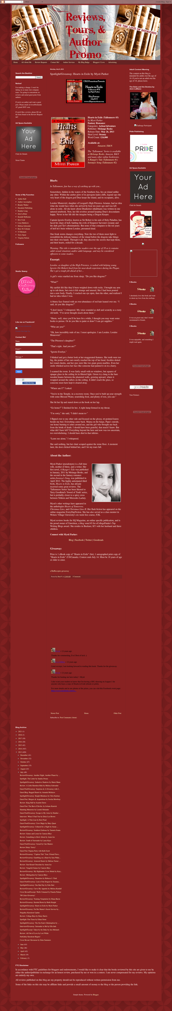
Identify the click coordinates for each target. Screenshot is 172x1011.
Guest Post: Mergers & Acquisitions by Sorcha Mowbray (40, 799)
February (23, 958)
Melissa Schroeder (24, 226)
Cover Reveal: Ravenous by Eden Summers (35, 940)
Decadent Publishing (25, 208)
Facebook (79, 539)
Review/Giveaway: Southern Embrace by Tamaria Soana (40, 830)
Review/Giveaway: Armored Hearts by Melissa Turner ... (40, 861)
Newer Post (55, 713)
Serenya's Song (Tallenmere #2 (102, 162)
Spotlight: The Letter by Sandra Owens (34, 778)
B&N (109, 145)
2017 (20, 738)
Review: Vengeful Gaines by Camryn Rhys (35, 868)
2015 (20, 745)
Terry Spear (22, 235)
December (24, 755)
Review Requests (41, 62)
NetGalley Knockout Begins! (30, 936)
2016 (20, 742)
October (23, 762)
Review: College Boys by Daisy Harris (33, 916)
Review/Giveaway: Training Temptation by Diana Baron (40, 899)
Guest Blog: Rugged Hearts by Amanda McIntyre (37, 792)
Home (15, 62)
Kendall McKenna (24, 217)
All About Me (26, 62)
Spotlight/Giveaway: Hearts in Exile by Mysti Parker (39, 905)
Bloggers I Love (99, 62)
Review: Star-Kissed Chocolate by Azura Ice (35, 864)
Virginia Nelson (23, 238)
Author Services (69, 62)
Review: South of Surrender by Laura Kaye (35, 840)
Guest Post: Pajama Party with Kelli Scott (35, 851)
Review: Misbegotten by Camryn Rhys (33, 875)
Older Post (117, 713)
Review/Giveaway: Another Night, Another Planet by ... (40, 775)
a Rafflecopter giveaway (59, 571)
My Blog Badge (83, 62)
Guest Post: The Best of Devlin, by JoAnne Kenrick (38, 806)
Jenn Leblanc (22, 214)
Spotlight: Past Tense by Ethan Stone (33, 919)
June (22, 944)
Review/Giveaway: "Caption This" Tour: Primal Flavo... (40, 854)
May (22, 948)
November (24, 758)
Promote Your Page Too (22, 331)
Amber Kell (22, 199)
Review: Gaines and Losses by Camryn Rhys (36, 833)
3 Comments (77, 577)
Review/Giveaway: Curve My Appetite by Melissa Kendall (41, 888)
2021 (20, 731)
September (24, 765)
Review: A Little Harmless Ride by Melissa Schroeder (39, 785)
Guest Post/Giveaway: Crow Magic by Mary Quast (38, 823)
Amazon (101, 145)
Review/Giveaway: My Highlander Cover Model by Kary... (41, 871)
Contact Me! (55, 62)
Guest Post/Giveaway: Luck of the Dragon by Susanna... (40, 881)
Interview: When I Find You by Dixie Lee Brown (37, 816)
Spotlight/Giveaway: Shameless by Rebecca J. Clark (38, 878)
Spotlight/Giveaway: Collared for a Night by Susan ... (39, 826)
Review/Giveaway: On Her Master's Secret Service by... (40, 909)
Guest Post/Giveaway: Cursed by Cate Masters (36, 844)
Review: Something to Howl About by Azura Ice (37, 837)
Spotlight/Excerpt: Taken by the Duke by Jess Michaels (39, 929)
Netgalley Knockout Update (30, 912)
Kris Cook (21, 220)
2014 (20, 748)
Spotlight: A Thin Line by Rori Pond (33, 820)
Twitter (88, 539)
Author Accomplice (25, 202)
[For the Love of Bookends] (16, 328)
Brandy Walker (23, 205)
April (22, 951)
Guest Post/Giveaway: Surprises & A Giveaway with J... (40, 789)
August (23, 769)
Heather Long (23, 211)
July (22, 772)
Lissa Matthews (23, 223)
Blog (71, 539)
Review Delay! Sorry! (28, 847)
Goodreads (98, 539)
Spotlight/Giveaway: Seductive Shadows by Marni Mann (40, 782)
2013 (20, 752)
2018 (20, 735)
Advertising (112, 62)
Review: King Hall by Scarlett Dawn (33, 802)
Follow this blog (29, 383)
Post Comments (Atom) (68, 717)
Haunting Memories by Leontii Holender (34, 809)
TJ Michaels (22, 232)
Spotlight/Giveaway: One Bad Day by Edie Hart (37, 885)
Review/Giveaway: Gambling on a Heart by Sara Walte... (40, 857)
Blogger (95, 994)
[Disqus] (86, 613)
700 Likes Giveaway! (27, 895)
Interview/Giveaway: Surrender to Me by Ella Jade (38, 926)
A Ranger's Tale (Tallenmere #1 (102, 159)
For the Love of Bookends (23, 326)
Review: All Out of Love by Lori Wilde (34, 933)
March (22, 954)
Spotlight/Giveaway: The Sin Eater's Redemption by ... (39, 923)
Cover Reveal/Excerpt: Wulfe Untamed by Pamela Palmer (40, 892)
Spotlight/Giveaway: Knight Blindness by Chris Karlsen (40, 796)
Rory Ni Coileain (24, 229)
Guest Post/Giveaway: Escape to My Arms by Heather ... (40, 813)
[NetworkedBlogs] (29, 379)
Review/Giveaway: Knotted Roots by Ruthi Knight (38, 902)
